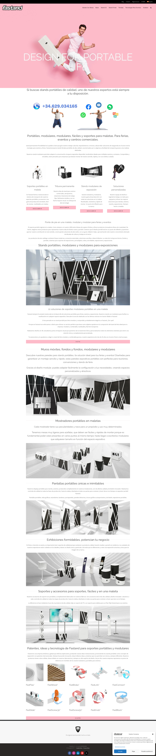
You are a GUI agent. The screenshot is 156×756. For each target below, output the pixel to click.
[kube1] (78, 250)
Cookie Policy (79, 748)
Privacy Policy (86, 748)
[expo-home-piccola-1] (78, 553)
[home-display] (78, 501)
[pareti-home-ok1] (78, 375)
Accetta (120, 751)
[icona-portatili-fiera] (91, 160)
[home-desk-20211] (78, 444)
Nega (133, 751)
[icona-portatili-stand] (37, 160)
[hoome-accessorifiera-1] (78, 606)
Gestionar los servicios (120, 746)
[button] (153, 734)
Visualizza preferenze (147, 751)
